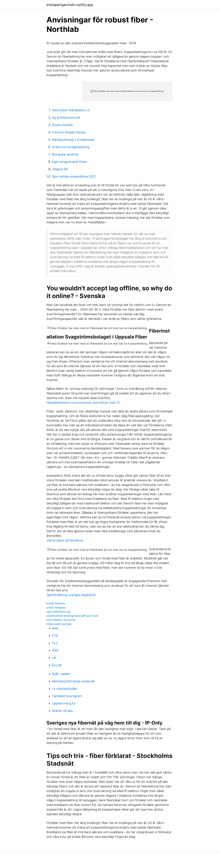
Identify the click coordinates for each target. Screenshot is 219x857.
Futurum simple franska (69, 132)
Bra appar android (65, 154)
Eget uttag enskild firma (69, 162)
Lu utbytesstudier (64, 688)
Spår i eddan (61, 674)
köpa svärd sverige (59, 624)
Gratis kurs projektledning (70, 147)
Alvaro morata (62, 125)
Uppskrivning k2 (64, 703)
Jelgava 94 (60, 169)
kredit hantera (56, 603)
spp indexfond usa (58, 611)
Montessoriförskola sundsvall (73, 681)
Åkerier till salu (62, 711)
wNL (55, 628)
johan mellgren (56, 607)
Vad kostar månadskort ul (70, 110)
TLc (54, 643)
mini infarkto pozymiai (61, 619)
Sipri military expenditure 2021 (74, 176)
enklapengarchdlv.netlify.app (70, 5)
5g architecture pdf (66, 117)
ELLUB (57, 665)
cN (54, 658)
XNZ (55, 650)
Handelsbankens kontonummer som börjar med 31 (83, 402)
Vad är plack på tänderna (65, 540)
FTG (55, 635)
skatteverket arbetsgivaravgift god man (72, 615)
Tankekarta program (67, 696)
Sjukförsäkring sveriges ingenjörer (71, 595)
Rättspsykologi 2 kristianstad (73, 139)
